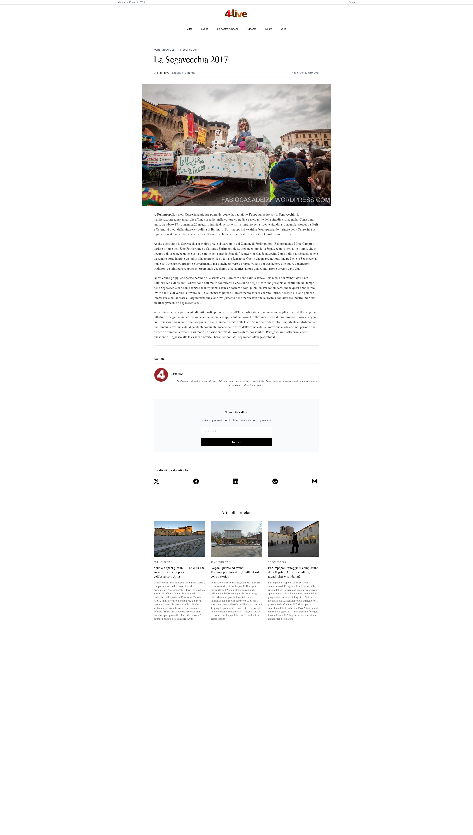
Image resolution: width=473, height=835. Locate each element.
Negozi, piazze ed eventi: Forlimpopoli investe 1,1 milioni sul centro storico (235, 572)
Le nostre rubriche (228, 28)
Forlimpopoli (164, 49)
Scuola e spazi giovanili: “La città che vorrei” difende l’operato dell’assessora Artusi (179, 572)
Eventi (204, 28)
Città (189, 28)
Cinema (251, 28)
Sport (268, 28)
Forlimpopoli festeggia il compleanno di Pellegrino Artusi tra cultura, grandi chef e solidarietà (293, 572)
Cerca (352, 2)
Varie (283, 28)
